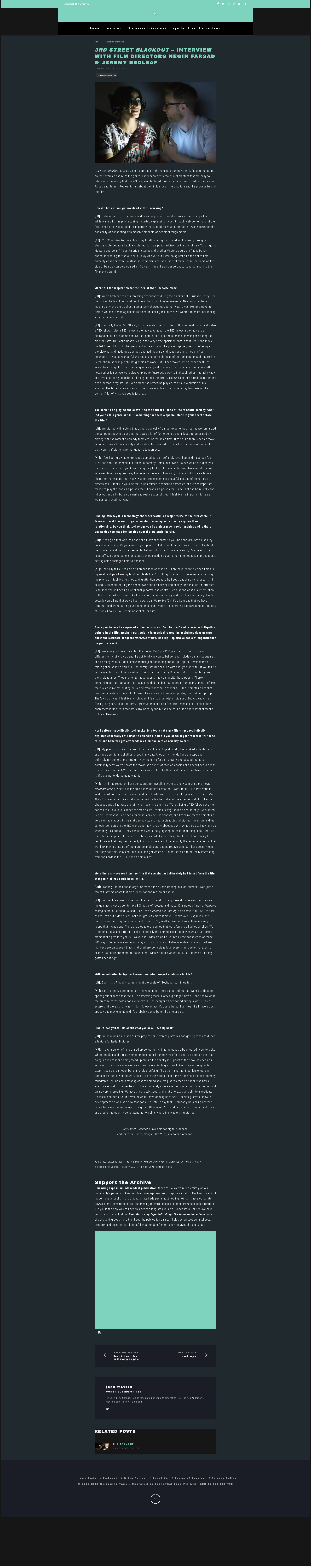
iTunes (138, 1134)
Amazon (187, 1134)
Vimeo (172, 1134)
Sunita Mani (129, 1167)
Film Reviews (120, 1448)
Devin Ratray (135, 1162)
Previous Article (126, 1352)
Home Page (87, 1478)
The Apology (123, 1444)
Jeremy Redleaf (119, 186)
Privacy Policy (224, 1478)
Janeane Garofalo (155, 1162)
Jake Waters (102, 69)
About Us (160, 1478)
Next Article (187, 1352)
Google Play (151, 1134)
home (95, 28)
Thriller (135, 1448)
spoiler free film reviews (197, 28)
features (113, 28)
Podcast (110, 1478)
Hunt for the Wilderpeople (126, 1357)
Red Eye (189, 1356)
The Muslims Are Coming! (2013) (155, 1167)
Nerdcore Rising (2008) (108, 1167)
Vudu (163, 1134)
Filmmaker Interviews (106, 75)
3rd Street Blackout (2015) (110, 1162)
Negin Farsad (194, 1162)
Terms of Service (190, 1478)
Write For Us (135, 1478)
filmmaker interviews (147, 28)
